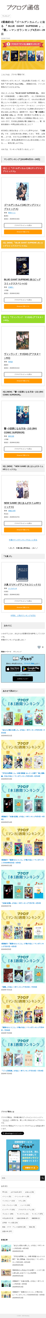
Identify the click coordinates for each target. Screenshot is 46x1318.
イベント (5, 1196)
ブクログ (6, 1120)
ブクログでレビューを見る (23, 225)
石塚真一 (11, 287)
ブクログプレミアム (24, 1209)
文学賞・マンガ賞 (8, 1223)
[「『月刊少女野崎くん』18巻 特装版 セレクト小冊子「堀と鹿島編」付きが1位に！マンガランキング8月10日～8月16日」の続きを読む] (23, 756)
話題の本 (5, 1231)
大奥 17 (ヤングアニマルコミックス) (22, 584)
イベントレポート (20, 1196)
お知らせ (28, 1192)
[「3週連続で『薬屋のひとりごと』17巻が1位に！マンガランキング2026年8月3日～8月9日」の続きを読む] (23, 842)
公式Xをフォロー (22, 679)
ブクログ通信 (23, 7)
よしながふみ (12, 588)
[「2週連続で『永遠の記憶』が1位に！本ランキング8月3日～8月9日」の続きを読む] (23, 799)
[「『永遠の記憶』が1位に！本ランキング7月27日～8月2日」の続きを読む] (23, 885)
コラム (20, 1201)
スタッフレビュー (8, 1205)
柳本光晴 (11, 436)
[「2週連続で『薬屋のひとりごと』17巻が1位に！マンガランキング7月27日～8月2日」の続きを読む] (23, 926)
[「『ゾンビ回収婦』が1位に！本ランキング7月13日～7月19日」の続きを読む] (23, 1053)
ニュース (23, 1205)
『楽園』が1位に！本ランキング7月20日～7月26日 (19, 987)
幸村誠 (10, 362)
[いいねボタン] (39, 647)
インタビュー (6, 1201)
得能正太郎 (12, 511)
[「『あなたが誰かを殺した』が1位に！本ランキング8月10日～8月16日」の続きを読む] (23, 712)
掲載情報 (35, 1218)
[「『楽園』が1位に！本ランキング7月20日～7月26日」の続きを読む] (23, 969)
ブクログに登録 (29, 663)
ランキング (6, 16)
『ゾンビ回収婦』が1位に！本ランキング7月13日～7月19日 (22, 1071)
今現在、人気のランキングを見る (23, 615)
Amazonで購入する (23, 232)
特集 (30, 1227)
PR (3, 1192)
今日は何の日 (6, 1218)
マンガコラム (21, 1214)
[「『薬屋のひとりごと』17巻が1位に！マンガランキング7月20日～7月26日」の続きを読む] (23, 1010)
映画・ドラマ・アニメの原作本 (12, 1227)
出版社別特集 (21, 1218)
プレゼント (6, 1214)
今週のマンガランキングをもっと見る (23, 540)
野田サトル (12, 213)
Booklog (27, 1315)
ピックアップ (6, 1209)
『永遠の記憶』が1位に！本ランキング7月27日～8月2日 (21, 903)
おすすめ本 (14, 1192)
